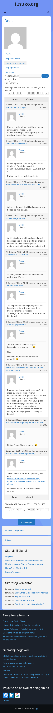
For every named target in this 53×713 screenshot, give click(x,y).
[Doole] (15, 39)
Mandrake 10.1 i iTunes (17, 254)
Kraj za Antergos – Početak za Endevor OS (23, 629)
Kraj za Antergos (12, 572)
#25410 (43, 107)
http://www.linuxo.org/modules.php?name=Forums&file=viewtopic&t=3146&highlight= (26, 481)
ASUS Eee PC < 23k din (14, 667)
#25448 (43, 187)
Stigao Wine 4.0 (22, 596)
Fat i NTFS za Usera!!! (16, 143)
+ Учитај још (26, 522)
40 (38, 93)
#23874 (43, 425)
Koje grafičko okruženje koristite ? (18, 663)
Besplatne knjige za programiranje (19, 633)
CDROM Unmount (14, 285)
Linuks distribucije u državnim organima (21, 625)
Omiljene (10, 72)
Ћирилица (19, 530)
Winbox (6, 670)
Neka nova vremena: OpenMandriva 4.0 (24, 560)
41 (42, 93)
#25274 (43, 254)
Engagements (12, 67)
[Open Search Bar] (48, 12)
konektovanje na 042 (15, 218)
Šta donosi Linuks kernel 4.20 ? (29, 604)
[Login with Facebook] (5, 695)
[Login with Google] (17, 695)
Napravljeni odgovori (15, 63)
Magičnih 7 (10, 556)
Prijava (8, 540)
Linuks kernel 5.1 (23, 589)
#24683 (43, 285)
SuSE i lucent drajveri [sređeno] (20, 453)
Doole (9, 21)
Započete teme (13, 58)
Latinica (8, 530)
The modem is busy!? (16, 107)
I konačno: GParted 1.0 (16, 568)
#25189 (43, 218)
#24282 (43, 370)
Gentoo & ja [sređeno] (16, 324)
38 (29, 93)
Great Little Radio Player (14, 621)
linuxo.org (26, 4)
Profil (8, 54)
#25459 (43, 143)
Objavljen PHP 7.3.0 (24, 600)
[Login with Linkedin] (11, 695)
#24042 (43, 453)
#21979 (43, 324)
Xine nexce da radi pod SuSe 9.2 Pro (23, 184)
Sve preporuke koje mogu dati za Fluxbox (25, 422)
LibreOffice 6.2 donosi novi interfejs (31, 593)
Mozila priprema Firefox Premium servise (24, 564)
